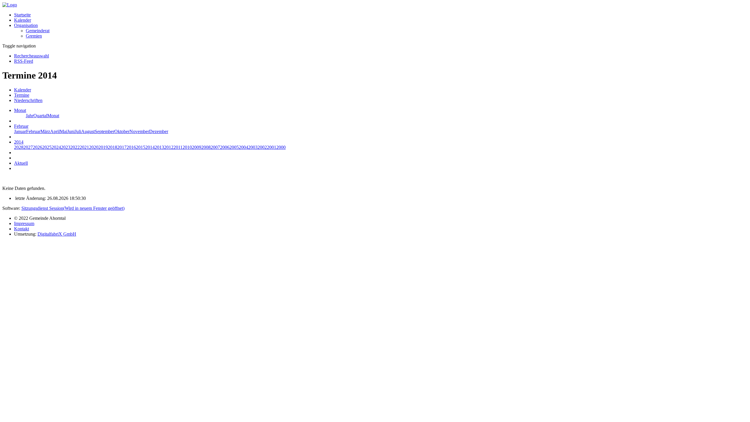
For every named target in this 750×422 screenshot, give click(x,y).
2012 (168, 147)
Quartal (40, 115)
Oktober (121, 131)
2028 (18, 147)
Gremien (34, 35)
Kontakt (21, 228)
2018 (112, 147)
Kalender (22, 20)
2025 (47, 147)
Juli (78, 131)
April (55, 131)
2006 (224, 147)
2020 (93, 147)
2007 (215, 147)
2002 (262, 147)
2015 (140, 147)
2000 (281, 147)
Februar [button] (21, 126)
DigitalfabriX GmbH (57, 234)
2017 (122, 147)
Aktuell (21, 163)
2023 (65, 147)
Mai (63, 131)
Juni (71, 131)
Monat (53, 115)
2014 (150, 147)
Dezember (158, 131)
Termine (21, 95)
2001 (271, 147)
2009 (196, 147)
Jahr (29, 115)
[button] (26, 25)
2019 (103, 147)
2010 (187, 147)
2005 (234, 147)
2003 (253, 147)
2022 (75, 147)
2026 (37, 147)
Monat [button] (20, 110)
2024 (56, 147)
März (45, 131)
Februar (33, 131)
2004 (243, 147)
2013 (159, 147)
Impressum (24, 223)
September (104, 131)
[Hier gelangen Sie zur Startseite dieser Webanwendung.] (9, 4)
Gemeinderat (38, 30)
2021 (84, 147)
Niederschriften (28, 100)
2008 (206, 147)
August (88, 131)
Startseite (22, 14)
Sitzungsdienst (73, 208)
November (139, 131)
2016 (131, 147)
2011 (178, 147)
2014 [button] (18, 141)
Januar (20, 131)
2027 (28, 147)
